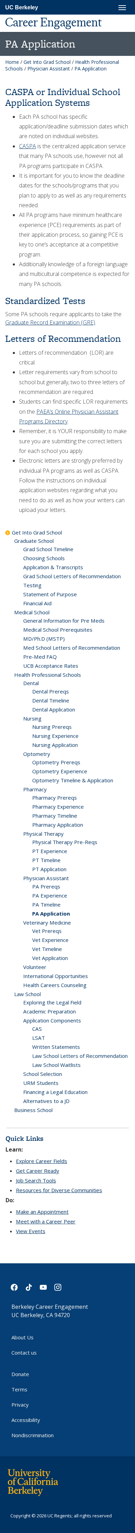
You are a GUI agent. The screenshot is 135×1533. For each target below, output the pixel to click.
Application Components (52, 1020)
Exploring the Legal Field (52, 1002)
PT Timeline (46, 860)
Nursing (32, 718)
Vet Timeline (47, 948)
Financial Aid (37, 603)
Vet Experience (50, 939)
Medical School (32, 612)
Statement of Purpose (50, 594)
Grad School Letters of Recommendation (72, 576)
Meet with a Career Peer (45, 1221)
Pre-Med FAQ (40, 656)
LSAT (38, 1037)
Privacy (20, 1404)
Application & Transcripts (53, 567)
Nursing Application (55, 744)
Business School (33, 1109)
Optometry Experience (59, 771)
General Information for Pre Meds (64, 620)
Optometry (36, 753)
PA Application (51, 913)
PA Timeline (46, 904)
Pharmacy (35, 789)
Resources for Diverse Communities (59, 1190)
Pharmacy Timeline (54, 815)
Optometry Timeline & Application (72, 780)
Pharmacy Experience (58, 806)
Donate (20, 1374)
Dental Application (53, 709)
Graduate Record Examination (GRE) (50, 322)
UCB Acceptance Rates (50, 665)
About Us (22, 1337)
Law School (27, 994)
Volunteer (34, 966)
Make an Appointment (42, 1211)
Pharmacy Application (57, 824)
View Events (30, 1231)
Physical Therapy (43, 833)
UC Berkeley (21, 7)
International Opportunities (55, 975)
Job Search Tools (36, 1180)
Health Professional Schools (47, 674)
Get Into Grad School (47, 62)
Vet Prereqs (47, 930)
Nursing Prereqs (52, 726)
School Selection (42, 1073)
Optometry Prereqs (56, 762)
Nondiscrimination (32, 1435)
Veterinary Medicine (47, 922)
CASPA (27, 146)
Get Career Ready (37, 1170)
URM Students (40, 1082)
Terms (19, 1389)
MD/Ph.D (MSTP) (44, 638)
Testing (32, 585)
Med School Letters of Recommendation (71, 647)
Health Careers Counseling (55, 985)
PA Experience (49, 895)
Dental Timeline (50, 700)
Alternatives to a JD (46, 1100)
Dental (31, 683)
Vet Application (50, 957)
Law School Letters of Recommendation (80, 1055)
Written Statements (56, 1046)
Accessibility (25, 1419)
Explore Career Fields (41, 1160)
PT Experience (49, 851)
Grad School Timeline (48, 549)
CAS (37, 1028)
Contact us (24, 1352)
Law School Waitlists (56, 1064)
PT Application (49, 869)
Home (12, 62)
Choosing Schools (44, 558)
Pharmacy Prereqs (54, 797)
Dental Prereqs (50, 691)
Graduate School (34, 540)
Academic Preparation (49, 1011)
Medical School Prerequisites (57, 629)
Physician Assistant (48, 68)
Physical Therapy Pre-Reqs (64, 842)
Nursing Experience (55, 735)
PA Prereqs (46, 886)
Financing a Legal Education (55, 1091)
